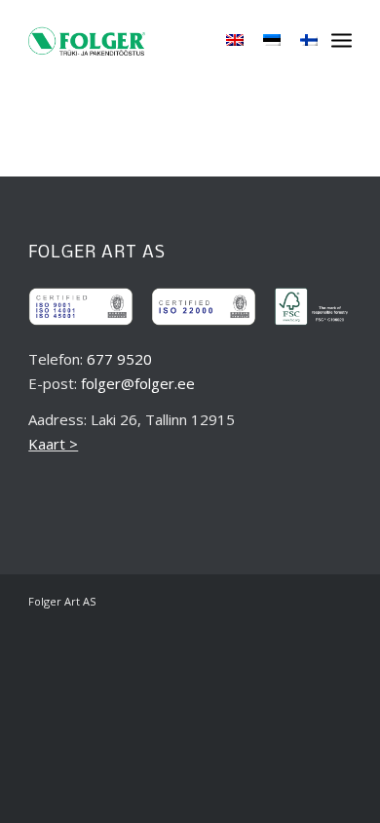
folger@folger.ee (138, 383)
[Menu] (341, 39)
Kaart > (53, 443)
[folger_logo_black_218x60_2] (86, 39)
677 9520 (119, 359)
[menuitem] (341, 39)
